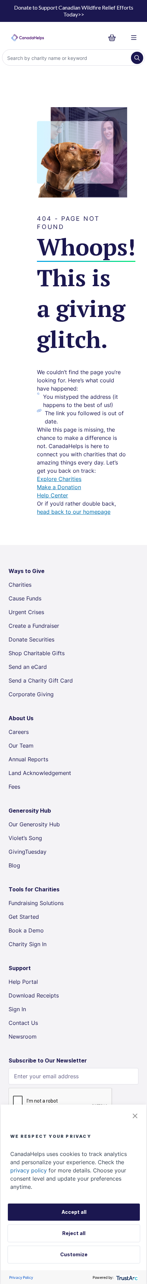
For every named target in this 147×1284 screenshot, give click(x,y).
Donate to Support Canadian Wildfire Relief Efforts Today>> (73, 10)
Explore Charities (59, 478)
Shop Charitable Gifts (37, 653)
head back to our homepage (73, 511)
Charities (20, 584)
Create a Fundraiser (34, 625)
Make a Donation (59, 487)
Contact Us (23, 1022)
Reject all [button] (73, 1233)
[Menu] (134, 37)
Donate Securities (31, 639)
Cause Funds (25, 598)
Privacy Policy (21, 1277)
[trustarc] (126, 1277)
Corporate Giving (31, 694)
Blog (14, 865)
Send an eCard (28, 666)
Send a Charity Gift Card (41, 680)
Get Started (24, 916)
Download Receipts (34, 995)
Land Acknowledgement (40, 773)
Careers (19, 731)
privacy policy (28, 1170)
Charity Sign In (27, 944)
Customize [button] (74, 1254)
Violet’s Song (25, 838)
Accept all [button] (74, 1212)
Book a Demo (26, 930)
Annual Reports (28, 759)
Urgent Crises (26, 612)
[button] (135, 1116)
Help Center (52, 495)
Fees (14, 786)
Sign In (17, 1009)
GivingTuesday (27, 851)
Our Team (21, 745)
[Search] (137, 58)
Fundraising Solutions (36, 903)
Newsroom (23, 1036)
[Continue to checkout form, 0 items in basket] (114, 37)
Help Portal (23, 981)
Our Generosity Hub (34, 824)
